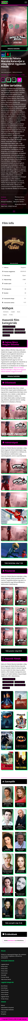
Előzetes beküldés (14, 49)
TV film (23, 75)
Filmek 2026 (4, 971)
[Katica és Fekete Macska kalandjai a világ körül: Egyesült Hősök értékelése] (19, 80)
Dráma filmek (4, 990)
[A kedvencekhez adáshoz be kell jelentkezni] (8, 80)
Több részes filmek (6, 979)
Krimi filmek (4, 988)
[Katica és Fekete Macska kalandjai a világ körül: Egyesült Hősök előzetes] (11, 26)
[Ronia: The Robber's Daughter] (7, 761)
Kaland (18, 75)
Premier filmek (5, 977)
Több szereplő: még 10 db (13, 923)
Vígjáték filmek (5, 996)
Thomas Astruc (19, 197)
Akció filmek (4, 986)
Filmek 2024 (4, 966)
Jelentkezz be (11, 940)
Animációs (3, 75)
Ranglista (3, 1014)
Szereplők (3, 975)
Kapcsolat (3, 1012)
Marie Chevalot (20, 200)
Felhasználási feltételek (7, 1009)
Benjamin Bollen (19, 202)
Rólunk (3, 1005)
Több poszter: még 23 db (13, 651)
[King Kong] (7, 740)
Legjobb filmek (5, 964)
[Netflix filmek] (8, 54)
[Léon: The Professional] (21, 761)
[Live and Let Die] (21, 720)
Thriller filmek (4, 999)
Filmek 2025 (4, 968)
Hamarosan (4, 973)
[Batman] (21, 740)
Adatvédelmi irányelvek (7, 1007)
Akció (13, 75)
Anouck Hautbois (7, 202)
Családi (9, 75)
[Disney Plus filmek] (3, 54)
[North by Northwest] (21, 700)
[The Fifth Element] (7, 700)
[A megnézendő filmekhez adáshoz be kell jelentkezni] (14, 80)
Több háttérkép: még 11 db (14, 563)
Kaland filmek (4, 992)
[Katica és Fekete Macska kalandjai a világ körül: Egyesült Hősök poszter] (17, 26)
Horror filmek (4, 994)
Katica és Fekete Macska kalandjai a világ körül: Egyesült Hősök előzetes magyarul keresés (13, 369)
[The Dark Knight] (7, 720)
